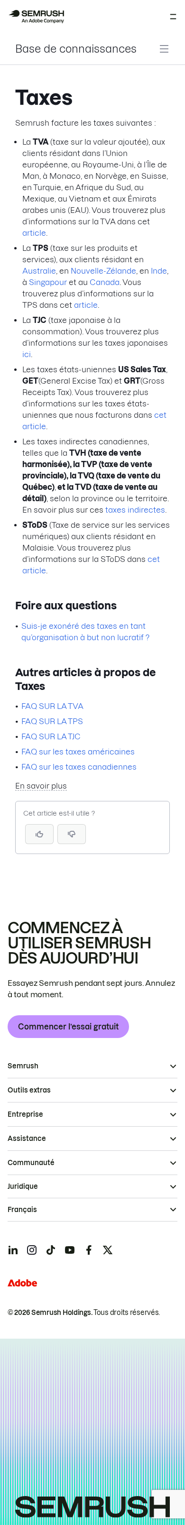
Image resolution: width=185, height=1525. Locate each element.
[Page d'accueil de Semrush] (36, 16)
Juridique (23, 1186)
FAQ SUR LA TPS (52, 721)
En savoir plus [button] (41, 785)
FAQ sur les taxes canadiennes (79, 766)
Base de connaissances (76, 49)
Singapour (48, 282)
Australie (39, 270)
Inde (159, 270)
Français (22, 1209)
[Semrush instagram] (31, 1249)
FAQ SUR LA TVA (52, 706)
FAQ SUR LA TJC (51, 736)
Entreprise (25, 1114)
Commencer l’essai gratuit (68, 1026)
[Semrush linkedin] (12, 1249)
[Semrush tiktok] (50, 1249)
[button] (71, 834)
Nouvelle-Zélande (103, 270)
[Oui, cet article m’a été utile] (39, 834)
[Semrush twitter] (107, 1249)
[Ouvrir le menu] (173, 16)
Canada (105, 282)
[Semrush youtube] (69, 1249)
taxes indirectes (135, 509)
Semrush (23, 1066)
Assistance (27, 1138)
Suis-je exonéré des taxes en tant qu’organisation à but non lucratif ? (85, 632)
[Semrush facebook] (88, 1249)
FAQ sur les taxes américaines (78, 751)
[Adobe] (22, 1282)
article (34, 233)
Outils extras (29, 1090)
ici (26, 354)
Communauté (31, 1163)
